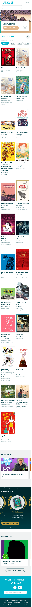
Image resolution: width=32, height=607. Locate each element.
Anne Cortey (4, 134)
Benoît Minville (5, 375)
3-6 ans (20, 43)
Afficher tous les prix (10, 523)
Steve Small (19, 375)
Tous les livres (7, 36)
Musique (4, 43)
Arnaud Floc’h (19, 337)
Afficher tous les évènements (15, 570)
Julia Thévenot (5, 338)
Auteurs (26, 7)
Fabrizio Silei (4, 205)
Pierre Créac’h (19, 205)
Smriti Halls (19, 373)
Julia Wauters (4, 136)
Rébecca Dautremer (6, 402)
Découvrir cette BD (10, 28)
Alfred (3, 207)
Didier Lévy (19, 165)
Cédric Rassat (4, 172)
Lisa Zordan (19, 167)
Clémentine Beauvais (6, 438)
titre (4, 40)
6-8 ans (27, 43)
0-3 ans (13, 43)
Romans (13, 7)
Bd (21, 7)
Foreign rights (22, 600)
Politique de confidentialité (21, 602)
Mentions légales (7, 604)
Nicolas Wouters (20, 306)
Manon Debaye (20, 98)
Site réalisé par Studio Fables (20, 604)
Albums (5, 7)
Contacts (7, 600)
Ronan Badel (19, 70)
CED (2, 376)
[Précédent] (23, 27)
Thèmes (11, 40)
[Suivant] (26, 27)
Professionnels (14, 600)
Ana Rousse (4, 174)
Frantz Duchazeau (6, 70)
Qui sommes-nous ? (8, 602)
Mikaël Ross (19, 308)
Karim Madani (19, 134)
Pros (27, 3)
